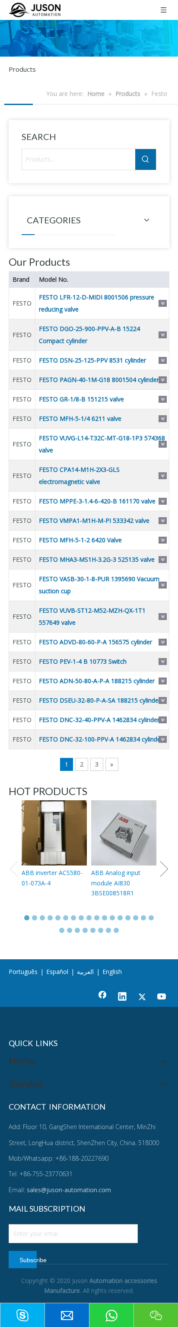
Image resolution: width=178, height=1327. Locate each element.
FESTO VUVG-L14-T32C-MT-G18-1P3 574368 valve (102, 444)
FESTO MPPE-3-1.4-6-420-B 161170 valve (97, 501)
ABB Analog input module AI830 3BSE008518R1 (115, 883)
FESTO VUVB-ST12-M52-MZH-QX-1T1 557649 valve (92, 616)
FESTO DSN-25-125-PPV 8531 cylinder (92, 360)
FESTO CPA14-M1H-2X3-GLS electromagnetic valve (79, 475)
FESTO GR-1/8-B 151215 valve (81, 399)
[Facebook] (102, 997)
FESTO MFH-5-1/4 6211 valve (80, 418)
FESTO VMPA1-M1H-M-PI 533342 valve (94, 520)
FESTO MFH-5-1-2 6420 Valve (80, 540)
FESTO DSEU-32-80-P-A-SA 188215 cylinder (100, 700)
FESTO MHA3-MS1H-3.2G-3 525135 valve (97, 559)
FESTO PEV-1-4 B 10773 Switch (83, 661)
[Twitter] (142, 997)
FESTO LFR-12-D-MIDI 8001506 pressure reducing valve (96, 303)
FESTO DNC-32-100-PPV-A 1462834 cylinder (101, 739)
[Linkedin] (122, 997)
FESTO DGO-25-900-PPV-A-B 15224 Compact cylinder (89, 335)
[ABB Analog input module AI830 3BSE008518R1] (123, 833)
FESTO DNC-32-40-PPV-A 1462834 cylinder (99, 720)
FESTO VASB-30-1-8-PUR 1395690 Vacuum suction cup (99, 585)
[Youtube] (162, 997)
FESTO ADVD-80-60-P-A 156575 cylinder (95, 642)
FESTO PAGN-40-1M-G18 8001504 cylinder (99, 380)
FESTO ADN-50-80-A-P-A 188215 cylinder (97, 681)
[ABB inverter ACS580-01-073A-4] (54, 833)
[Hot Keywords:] (145, 159)
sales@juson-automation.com (69, 1190)
